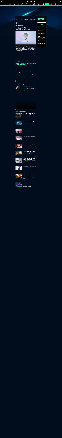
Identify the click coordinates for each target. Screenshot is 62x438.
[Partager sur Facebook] (21, 81)
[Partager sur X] (17, 81)
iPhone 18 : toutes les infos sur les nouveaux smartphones (41, 34)
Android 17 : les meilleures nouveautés (41, 32)
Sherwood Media (25, 66)
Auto (14, 4)
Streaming (43, 4)
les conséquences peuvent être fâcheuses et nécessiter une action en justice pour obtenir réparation (26, 57)
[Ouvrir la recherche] (60, 1)
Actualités (51, 4)
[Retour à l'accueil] (31, 1)
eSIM (39, 4)
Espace (18, 4)
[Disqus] (26, 100)
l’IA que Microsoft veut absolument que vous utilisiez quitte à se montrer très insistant (25, 59)
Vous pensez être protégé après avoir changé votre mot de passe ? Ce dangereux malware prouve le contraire (29, 137)
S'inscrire (42, 24)
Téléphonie (2, 4)
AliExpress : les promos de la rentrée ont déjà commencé (41, 29)
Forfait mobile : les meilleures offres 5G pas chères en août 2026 (42, 42)
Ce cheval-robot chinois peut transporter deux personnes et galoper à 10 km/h (29, 114)
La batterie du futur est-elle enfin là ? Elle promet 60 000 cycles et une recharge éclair (29, 159)
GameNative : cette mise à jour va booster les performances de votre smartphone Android (29, 145)
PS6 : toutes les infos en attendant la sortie (42, 36)
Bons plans (22, 4)
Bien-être (59, 4)
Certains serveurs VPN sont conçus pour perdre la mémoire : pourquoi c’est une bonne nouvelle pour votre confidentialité (29, 122)
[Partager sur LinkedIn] (24, 81)
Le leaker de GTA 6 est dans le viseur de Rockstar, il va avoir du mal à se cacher (29, 175)
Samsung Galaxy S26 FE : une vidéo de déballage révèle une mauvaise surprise (29, 167)
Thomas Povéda (18, 22)
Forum (55, 4)
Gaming (10, 4)
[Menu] (1, 1)
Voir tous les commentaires (19, 109)
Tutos (26, 4)
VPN (30, 4)
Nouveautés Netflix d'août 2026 (41, 37)
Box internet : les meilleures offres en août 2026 (42, 41)
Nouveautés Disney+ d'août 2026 (41, 38)
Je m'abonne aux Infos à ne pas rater (21, 25)
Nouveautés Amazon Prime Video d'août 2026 (41, 39)
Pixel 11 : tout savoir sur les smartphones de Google (41, 31)
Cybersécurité (35, 4)
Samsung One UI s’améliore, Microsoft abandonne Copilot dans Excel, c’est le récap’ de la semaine (29, 130)
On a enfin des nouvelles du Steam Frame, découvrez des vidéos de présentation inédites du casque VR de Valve (29, 183)
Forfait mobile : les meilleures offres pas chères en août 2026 (41, 43)
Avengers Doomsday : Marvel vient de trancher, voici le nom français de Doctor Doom (29, 152)
